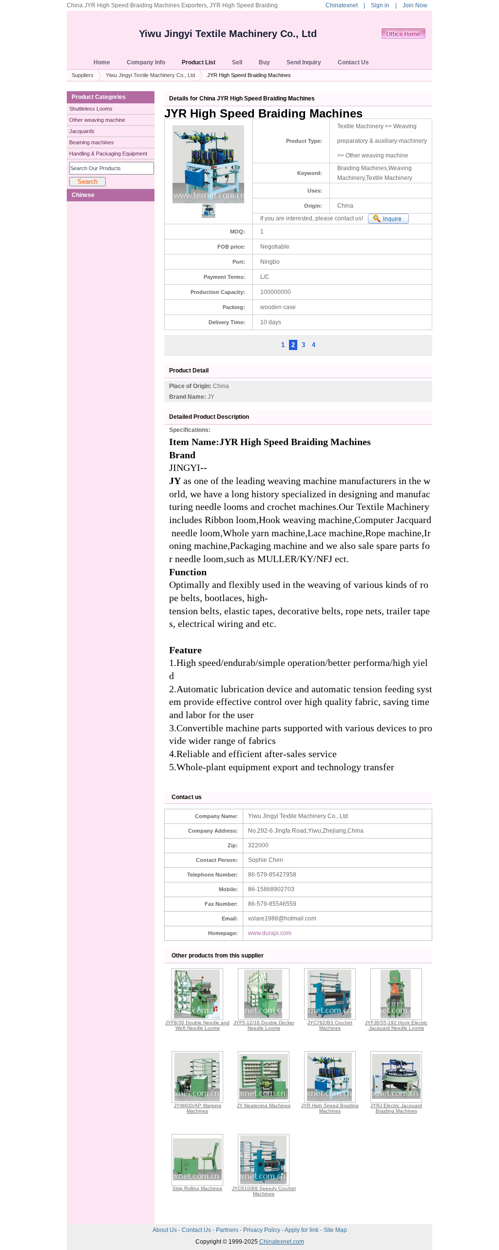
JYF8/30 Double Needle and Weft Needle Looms (197, 1025)
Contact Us (197, 1230)
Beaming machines (91, 142)
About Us (165, 1230)
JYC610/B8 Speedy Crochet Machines (264, 1191)
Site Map (335, 1230)
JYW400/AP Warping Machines (197, 1108)
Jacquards (82, 131)
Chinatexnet (342, 5)
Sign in (380, 5)
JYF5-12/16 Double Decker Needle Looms (263, 1025)
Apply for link (302, 1230)
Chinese (83, 195)
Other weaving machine (97, 120)
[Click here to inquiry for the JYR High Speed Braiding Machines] (388, 219)
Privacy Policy (262, 1230)
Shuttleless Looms (91, 109)
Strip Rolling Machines (197, 1188)
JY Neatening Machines (263, 1105)
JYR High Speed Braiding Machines (330, 1108)
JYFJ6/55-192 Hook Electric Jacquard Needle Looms (396, 1025)
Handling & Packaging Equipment (108, 153)
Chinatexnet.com (281, 1241)
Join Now (415, 5)
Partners (228, 1230)
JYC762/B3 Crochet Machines (329, 1025)
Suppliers (83, 75)
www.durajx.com (269, 933)
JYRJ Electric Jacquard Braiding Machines (396, 1108)
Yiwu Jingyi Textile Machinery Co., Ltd (228, 33)
